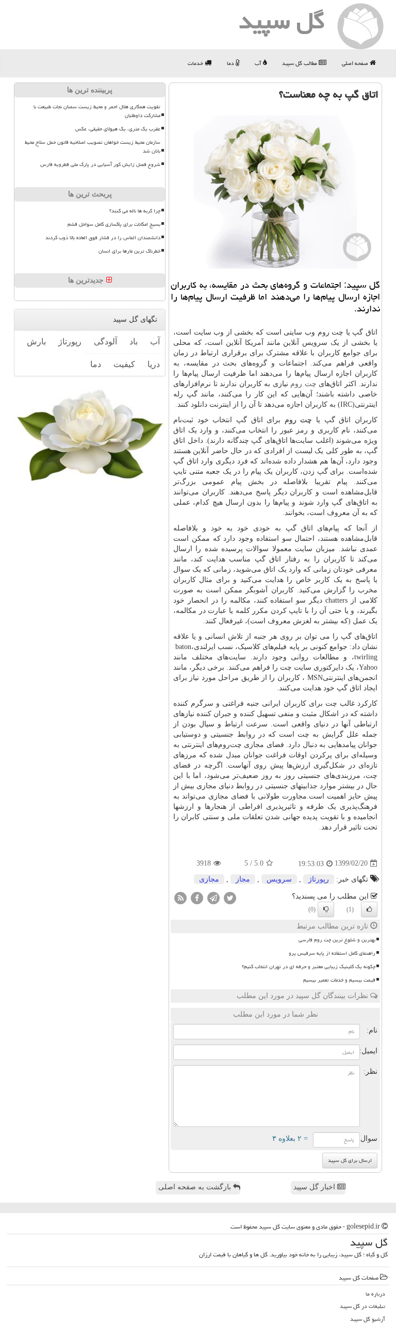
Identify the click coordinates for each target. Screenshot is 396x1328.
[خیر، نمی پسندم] (326, 909)
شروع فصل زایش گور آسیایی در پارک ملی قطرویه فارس (100, 164)
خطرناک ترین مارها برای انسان (129, 251)
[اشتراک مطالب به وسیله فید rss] (180, 897)
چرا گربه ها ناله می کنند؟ (134, 211)
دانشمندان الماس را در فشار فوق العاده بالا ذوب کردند (102, 238)
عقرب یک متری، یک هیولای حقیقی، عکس (117, 129)
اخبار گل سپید (315, 1187)
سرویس (279, 879)
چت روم (303, 384)
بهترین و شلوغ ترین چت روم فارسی (337, 940)
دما (231, 63)
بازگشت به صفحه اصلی (195, 1187)
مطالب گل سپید (300, 63)
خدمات (196, 63)
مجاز (243, 879)
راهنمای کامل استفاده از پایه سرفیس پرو (332, 953)
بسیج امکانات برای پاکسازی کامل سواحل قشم (114, 224)
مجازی (209, 879)
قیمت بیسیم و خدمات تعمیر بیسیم (339, 980)
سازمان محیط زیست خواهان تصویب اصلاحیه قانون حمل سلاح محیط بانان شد (92, 146)
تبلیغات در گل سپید (362, 1306)
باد (133, 341)
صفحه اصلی (356, 63)
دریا (153, 364)
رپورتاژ (318, 879)
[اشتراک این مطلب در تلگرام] (213, 897)
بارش (36, 341)
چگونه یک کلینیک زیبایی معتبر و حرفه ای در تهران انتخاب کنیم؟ (308, 966)
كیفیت (124, 364)
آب (259, 63)
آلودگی (105, 341)
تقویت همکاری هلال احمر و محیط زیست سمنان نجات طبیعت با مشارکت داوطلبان (97, 111)
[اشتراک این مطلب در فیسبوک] (197, 897)
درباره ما (375, 1293)
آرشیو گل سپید (367, 1319)
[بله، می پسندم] (369, 909)
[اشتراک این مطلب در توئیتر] (230, 897)
